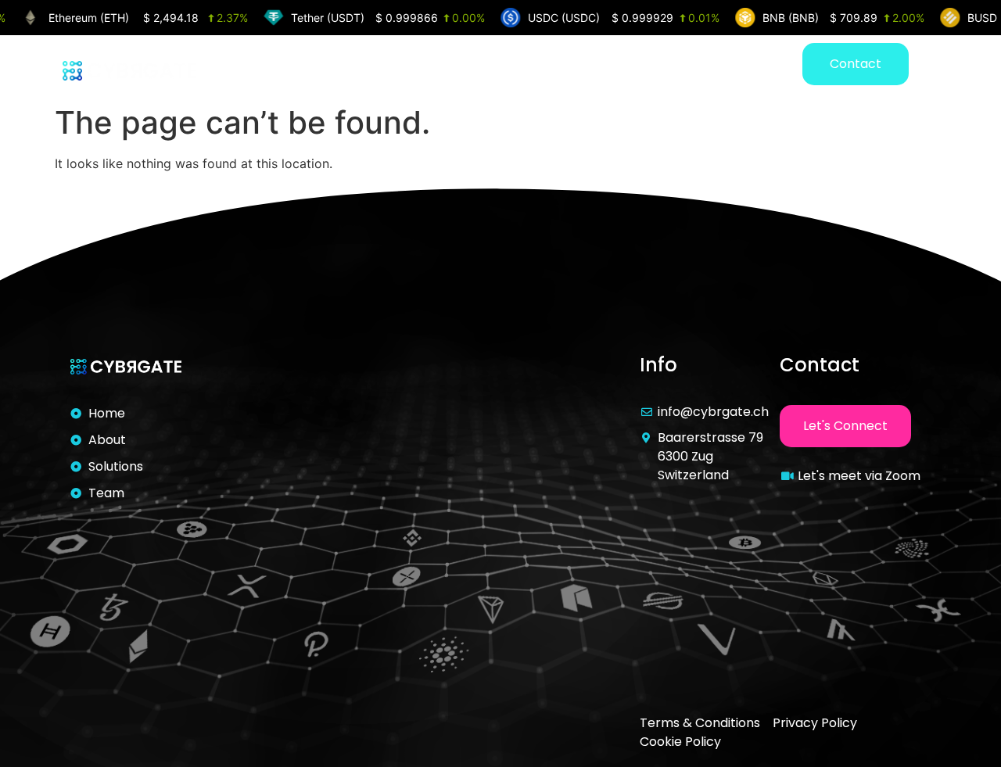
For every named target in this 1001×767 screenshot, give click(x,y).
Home (496, 66)
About (572, 66)
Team (742, 66)
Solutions (657, 66)
